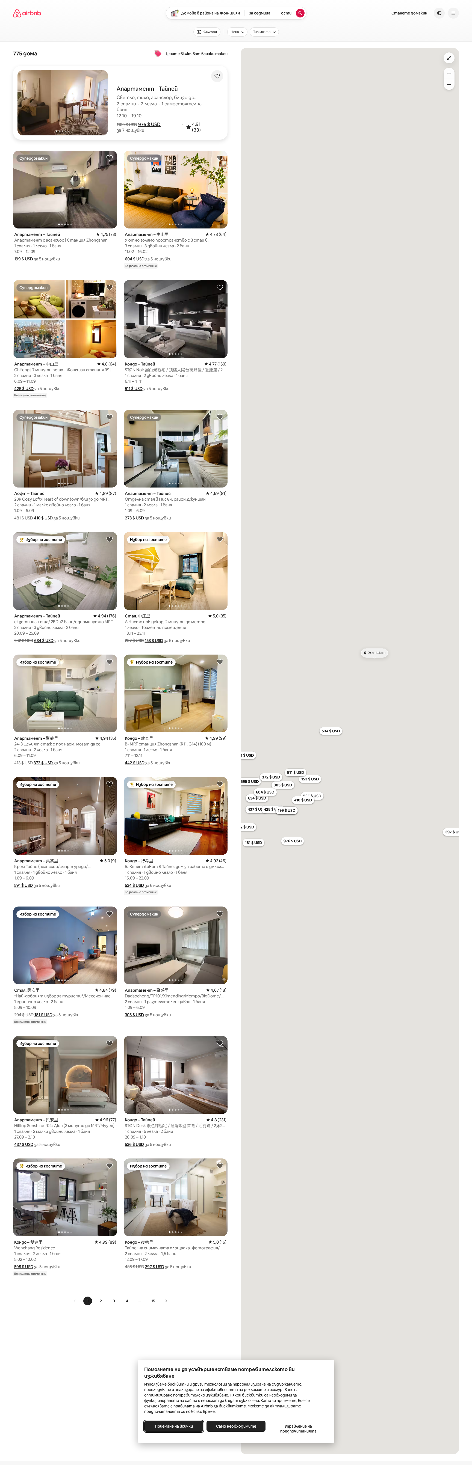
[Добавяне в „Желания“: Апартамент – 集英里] (109, 784)
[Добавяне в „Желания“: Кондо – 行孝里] (220, 784)
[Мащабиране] (449, 73)
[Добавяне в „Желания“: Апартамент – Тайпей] (109, 157)
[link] (75, 1301)
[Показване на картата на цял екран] (449, 57)
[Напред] (165, 1301)
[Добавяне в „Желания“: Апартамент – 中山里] (220, 157)
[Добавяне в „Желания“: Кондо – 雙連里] (109, 1165)
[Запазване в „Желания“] (217, 76)
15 (153, 1300)
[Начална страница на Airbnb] (27, 13)
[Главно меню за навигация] (453, 13)
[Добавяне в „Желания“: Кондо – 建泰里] (220, 661)
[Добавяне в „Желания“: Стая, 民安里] (109, 913)
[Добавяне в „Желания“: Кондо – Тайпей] (220, 287)
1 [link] (87, 1300)
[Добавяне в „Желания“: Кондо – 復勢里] (220, 1165)
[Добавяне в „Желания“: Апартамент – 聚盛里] (109, 661)
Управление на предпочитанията (298, 1429)
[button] (149, 124)
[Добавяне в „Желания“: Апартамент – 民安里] (109, 1043)
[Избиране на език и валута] (439, 13)
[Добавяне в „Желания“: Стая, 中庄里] (220, 539)
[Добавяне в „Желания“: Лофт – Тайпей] (109, 416)
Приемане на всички (174, 1426)
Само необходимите (236, 1426)
